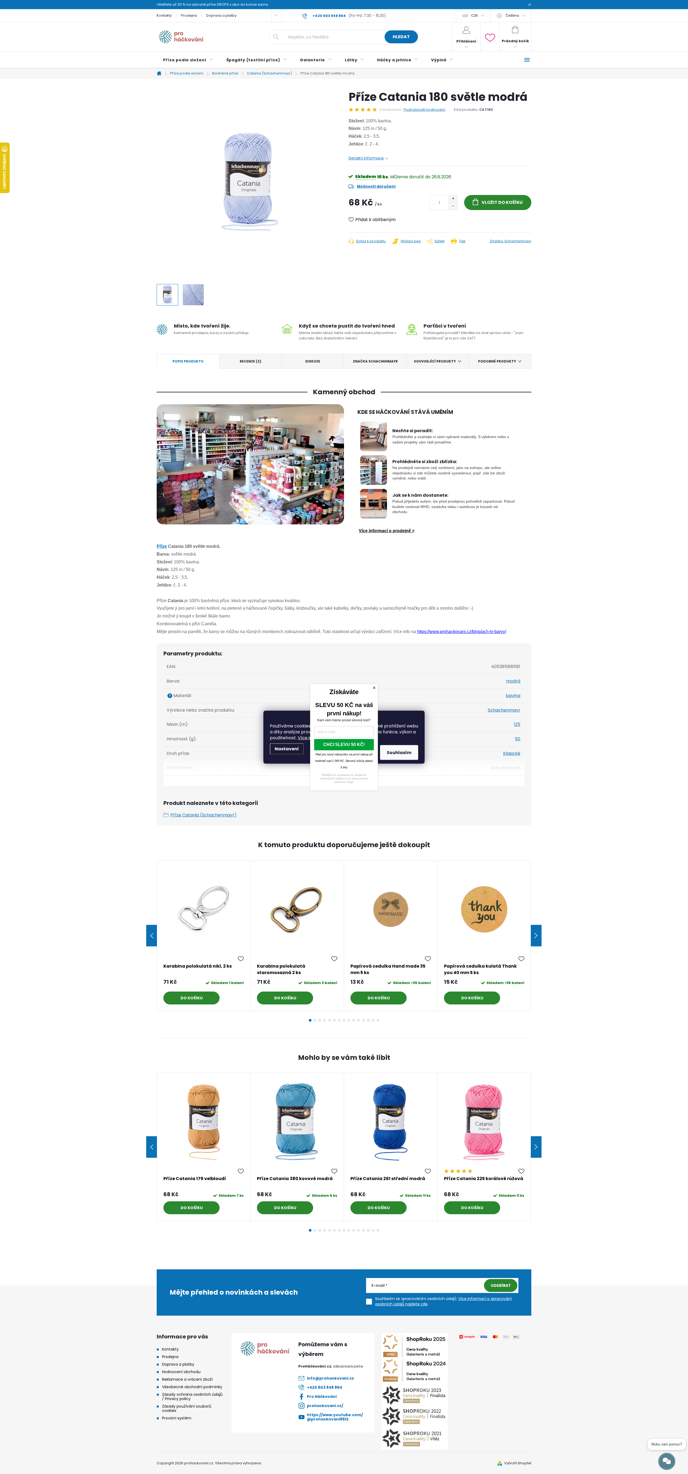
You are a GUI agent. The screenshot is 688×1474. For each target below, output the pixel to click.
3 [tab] (319, 1020)
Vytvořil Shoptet (517, 1463)
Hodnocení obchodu (181, 1371)
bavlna (513, 695)
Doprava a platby (221, 15)
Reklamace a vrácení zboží (187, 1379)
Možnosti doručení (376, 186)
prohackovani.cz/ (325, 1405)
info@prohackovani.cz (330, 1378)
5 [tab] (329, 1020)
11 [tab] (358, 1020)
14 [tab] (373, 1020)
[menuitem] (188, 60)
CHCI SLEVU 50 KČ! (344, 744)
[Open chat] (666, 1461)
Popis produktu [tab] (188, 361)
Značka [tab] (375, 361)
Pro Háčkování (322, 1396)
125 (517, 724)
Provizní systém (176, 1418)
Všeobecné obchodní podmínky (192, 1387)
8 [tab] (344, 1020)
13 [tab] (368, 1020)
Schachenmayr (504, 710)
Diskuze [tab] (312, 361)
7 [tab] (339, 1020)
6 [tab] (334, 1020)
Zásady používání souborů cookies (186, 1408)
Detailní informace (366, 158)
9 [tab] (348, 1020)
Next (536, 935)
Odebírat (501, 1285)
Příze (162, 546)
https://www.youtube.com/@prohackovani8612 (335, 1417)
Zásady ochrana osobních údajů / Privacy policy (192, 1396)
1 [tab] (310, 1020)
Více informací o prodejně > (386, 530)
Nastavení (287, 748)
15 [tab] (378, 1020)
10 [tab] (353, 1020)
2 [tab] (315, 1020)
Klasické (511, 753)
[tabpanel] (203, 936)
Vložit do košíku (502, 202)
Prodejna (189, 15)
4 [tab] (324, 1020)
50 (517, 739)
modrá (513, 681)
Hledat (401, 37)
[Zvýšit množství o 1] (453, 199)
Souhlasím (399, 752)
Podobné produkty (497, 361)
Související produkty (435, 361)
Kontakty (164, 15)
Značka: (510, 241)
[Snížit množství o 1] (453, 206)
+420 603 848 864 (324, 1387)
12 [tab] (363, 1020)
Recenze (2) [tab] (250, 361)
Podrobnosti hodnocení (424, 110)
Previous (151, 935)
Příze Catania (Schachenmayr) (203, 815)
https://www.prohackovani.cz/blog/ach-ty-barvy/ (461, 631)
